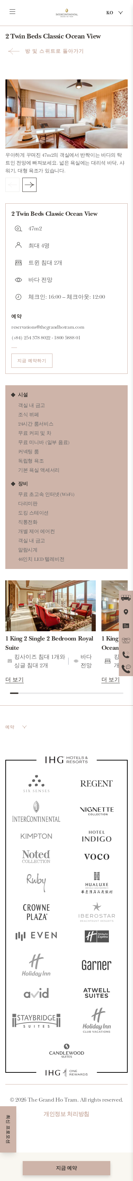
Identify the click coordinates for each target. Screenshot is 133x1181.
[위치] (126, 612)
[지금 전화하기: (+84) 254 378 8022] (126, 655)
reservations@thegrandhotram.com (47, 327)
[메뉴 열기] (12, 12)
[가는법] (126, 598)
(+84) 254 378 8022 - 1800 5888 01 (46, 338)
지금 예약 (66, 1168)
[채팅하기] (126, 626)
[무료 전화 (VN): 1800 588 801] (126, 669)
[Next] (29, 185)
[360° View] (126, 640)
